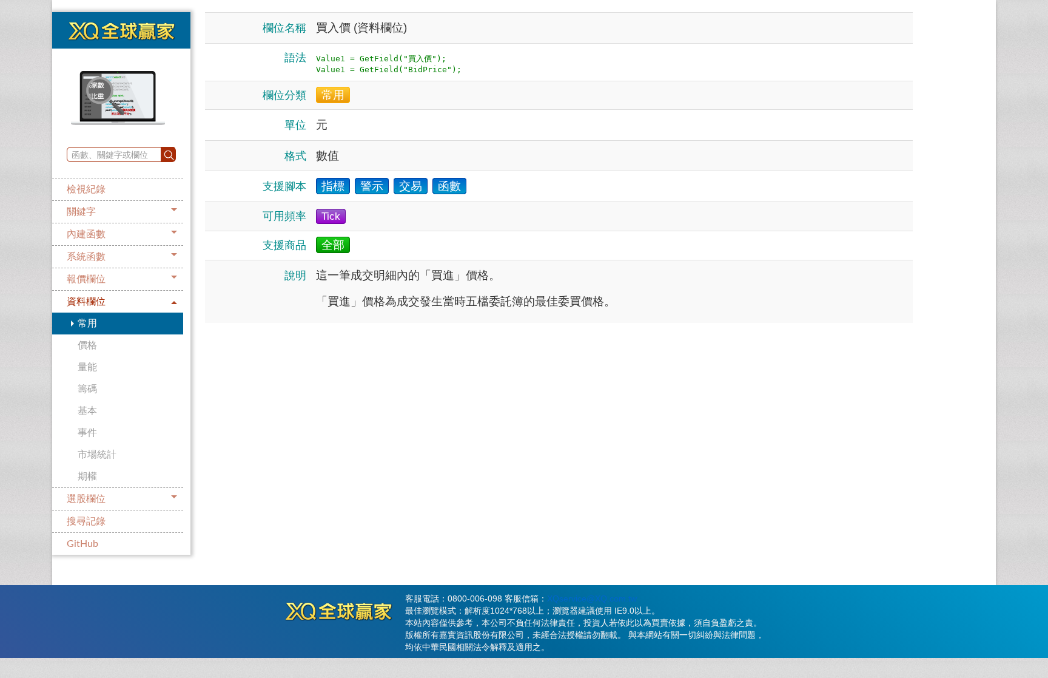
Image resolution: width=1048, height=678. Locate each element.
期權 (87, 476)
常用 (87, 323)
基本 (87, 411)
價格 (87, 345)
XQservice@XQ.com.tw (592, 598)
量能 (87, 367)
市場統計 (97, 454)
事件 (87, 433)
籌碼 (87, 389)
